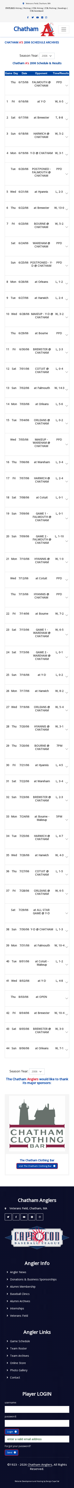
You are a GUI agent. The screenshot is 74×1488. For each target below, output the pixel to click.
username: (11, 1402)
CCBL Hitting (37, 8)
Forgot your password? (18, 1446)
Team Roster (18, 1348)
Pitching (27, 8)
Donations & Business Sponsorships (33, 1279)
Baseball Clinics (20, 1294)
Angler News (18, 1272)
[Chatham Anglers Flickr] (42, 17)
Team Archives (19, 1356)
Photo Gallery (18, 1370)
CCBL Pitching (50, 8)
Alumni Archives (20, 1301)
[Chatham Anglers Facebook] (28, 17)
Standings (62, 8)
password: (11, 1416)
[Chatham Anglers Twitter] (33, 17)
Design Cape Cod (52, 1481)
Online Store (18, 1363)
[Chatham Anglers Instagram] (46, 17)
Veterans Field (19, 1315)
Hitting (18, 8)
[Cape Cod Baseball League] (37, 1237)
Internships (17, 1308)
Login (10, 1431)
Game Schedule (20, 1341)
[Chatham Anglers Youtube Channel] (37, 17)
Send (9, 1452)
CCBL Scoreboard (36, 11)
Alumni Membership (23, 1286)
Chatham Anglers (40, 1464)
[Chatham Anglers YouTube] (24, 1216)
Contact (15, 1377)
